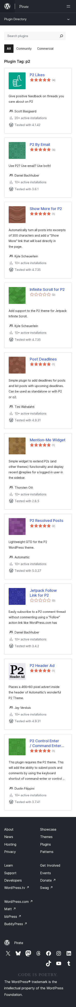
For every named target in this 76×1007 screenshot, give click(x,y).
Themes (46, 837)
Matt (10, 909)
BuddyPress (15, 924)
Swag (46, 888)
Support (10, 873)
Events (45, 873)
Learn (8, 865)
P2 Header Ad (42, 665)
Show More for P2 (46, 208)
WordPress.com (18, 901)
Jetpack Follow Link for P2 (43, 592)
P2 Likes (37, 75)
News (8, 837)
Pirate (18, 943)
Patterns (46, 852)
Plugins (45, 844)
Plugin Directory (15, 19)
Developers (13, 880)
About (9, 829)
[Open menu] (69, 6)
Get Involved (50, 865)
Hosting (10, 844)
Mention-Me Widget (47, 440)
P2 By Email (40, 144)
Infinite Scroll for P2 (47, 289)
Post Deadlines (43, 359)
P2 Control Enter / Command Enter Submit (45, 743)
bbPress (12, 916)
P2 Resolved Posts (46, 520)
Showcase (48, 829)
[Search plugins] (61, 36)
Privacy (10, 852)
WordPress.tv (16, 888)
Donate (48, 880)
